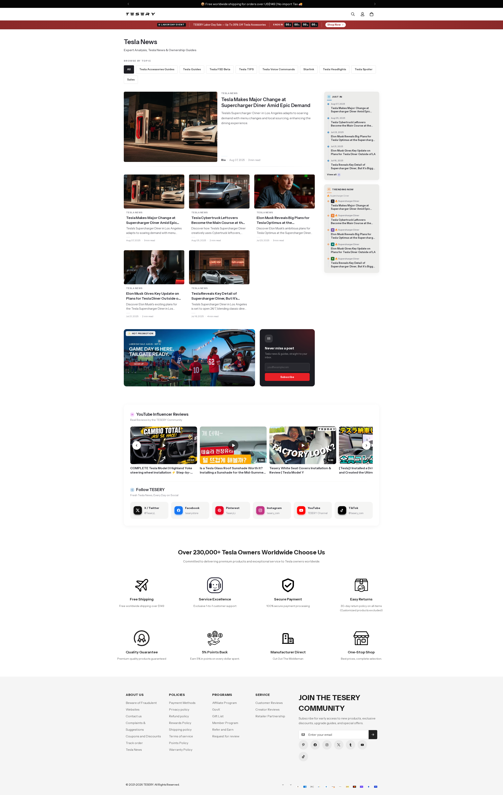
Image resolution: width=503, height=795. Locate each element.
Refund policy (179, 716)
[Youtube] (362, 745)
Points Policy (178, 743)
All (129, 69)
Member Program (225, 723)
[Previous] (128, 4)
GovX (216, 709)
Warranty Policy (180, 750)
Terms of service (181, 736)
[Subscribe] (373, 734)
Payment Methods (182, 703)
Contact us (134, 716)
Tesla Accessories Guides (156, 69)
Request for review (225, 736)
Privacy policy (179, 709)
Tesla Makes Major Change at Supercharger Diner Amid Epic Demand (265, 102)
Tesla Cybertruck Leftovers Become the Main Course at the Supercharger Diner (218, 220)
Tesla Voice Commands (278, 69)
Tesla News (134, 750)
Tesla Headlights (334, 69)
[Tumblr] (350, 745)
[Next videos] (366, 445)
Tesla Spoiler (364, 69)
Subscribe (287, 377)
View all (332, 174)
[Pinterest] (303, 745)
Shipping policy (180, 729)
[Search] (353, 14)
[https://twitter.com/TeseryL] (338, 745)
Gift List (218, 716)
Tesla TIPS (246, 69)
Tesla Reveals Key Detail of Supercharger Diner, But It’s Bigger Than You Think (214, 296)
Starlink (308, 69)
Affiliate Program (224, 703)
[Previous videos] (136, 445)
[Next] (374, 4)
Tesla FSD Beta (219, 69)
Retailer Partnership (270, 716)
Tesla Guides (192, 69)
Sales (131, 79)
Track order (134, 743)
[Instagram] (327, 745)
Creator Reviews (267, 709)
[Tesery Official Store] (140, 14)
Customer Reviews (269, 703)
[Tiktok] (303, 756)
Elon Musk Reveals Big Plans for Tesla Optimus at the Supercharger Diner (283, 220)
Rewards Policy (180, 723)
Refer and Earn (222, 729)
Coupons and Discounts (143, 736)
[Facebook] (315, 745)
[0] (371, 14)
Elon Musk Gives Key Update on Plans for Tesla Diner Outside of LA (153, 296)
